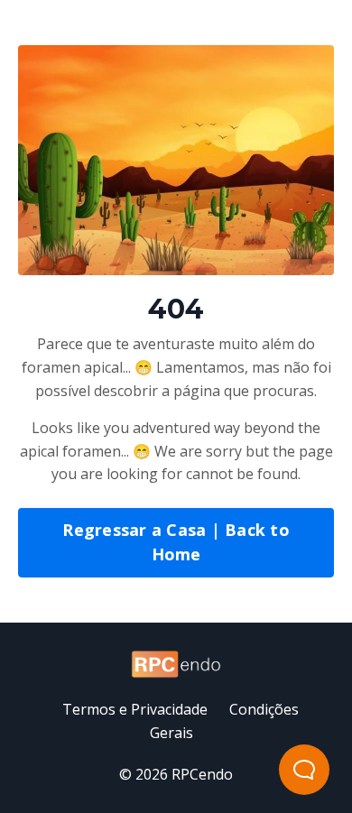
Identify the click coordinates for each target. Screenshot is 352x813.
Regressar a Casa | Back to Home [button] (176, 542)
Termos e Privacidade (135, 709)
